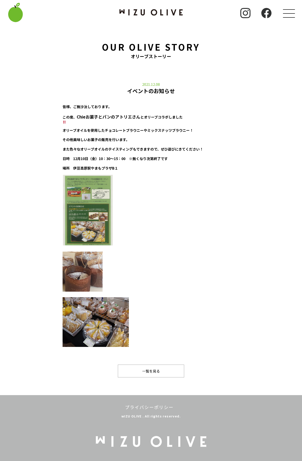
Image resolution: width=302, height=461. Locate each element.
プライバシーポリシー (149, 407)
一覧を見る (151, 371)
